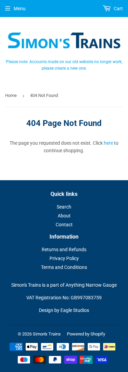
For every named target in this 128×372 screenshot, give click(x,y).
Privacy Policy (64, 258)
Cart (118, 8)
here (108, 143)
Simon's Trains (47, 334)
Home (11, 95)
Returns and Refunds (64, 249)
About (64, 215)
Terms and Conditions (64, 267)
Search (64, 207)
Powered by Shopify (86, 334)
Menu (20, 8)
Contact (64, 224)
